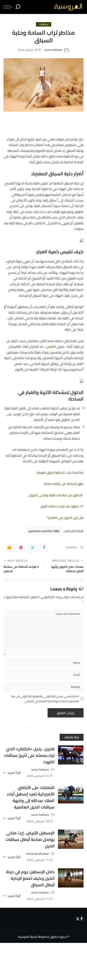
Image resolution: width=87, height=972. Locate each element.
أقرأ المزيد (14, 772)
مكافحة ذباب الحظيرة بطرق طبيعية (60, 472)
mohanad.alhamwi (37, 853)
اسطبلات (43, 24)
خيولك (60, 139)
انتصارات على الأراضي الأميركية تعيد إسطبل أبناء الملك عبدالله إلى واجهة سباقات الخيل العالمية (31, 797)
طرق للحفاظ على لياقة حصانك (63, 483)
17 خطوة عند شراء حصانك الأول (62, 506)
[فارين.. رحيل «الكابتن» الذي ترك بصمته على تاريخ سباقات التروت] (71, 755)
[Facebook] (44, 547)
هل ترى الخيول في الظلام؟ (65, 517)
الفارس (51, 346)
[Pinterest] (21, 547)
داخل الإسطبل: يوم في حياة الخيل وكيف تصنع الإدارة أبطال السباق (30, 878)
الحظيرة (16, 455)
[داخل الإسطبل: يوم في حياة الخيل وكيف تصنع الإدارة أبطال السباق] (71, 878)
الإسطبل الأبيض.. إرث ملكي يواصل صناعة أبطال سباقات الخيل (30, 839)
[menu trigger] (8, 7)
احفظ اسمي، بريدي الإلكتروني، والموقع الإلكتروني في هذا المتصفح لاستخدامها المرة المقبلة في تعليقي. (45, 699)
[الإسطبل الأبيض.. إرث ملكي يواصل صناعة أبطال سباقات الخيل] (71, 839)
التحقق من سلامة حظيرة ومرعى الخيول (56, 495)
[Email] (9, 547)
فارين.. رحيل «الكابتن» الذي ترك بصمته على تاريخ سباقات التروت (29, 755)
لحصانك (78, 189)
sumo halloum (53, 50)
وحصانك (78, 455)
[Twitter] (32, 547)
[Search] (18, 7)
